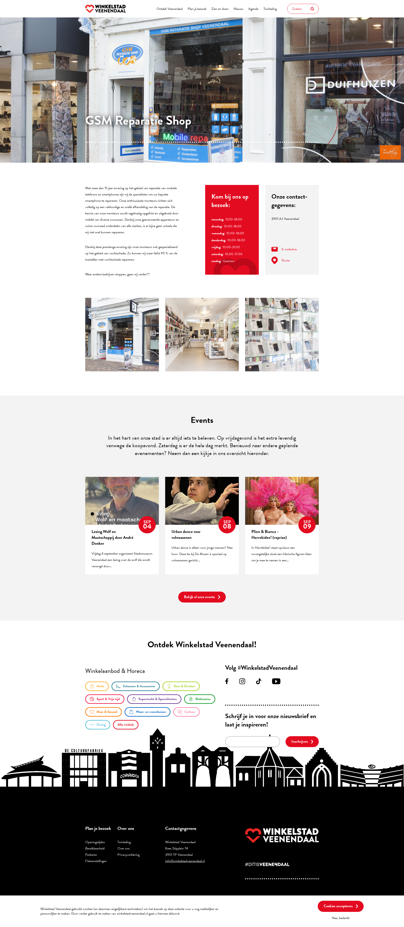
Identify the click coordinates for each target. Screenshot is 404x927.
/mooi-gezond (103, 712)
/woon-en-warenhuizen (147, 712)
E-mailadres (289, 249)
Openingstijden (95, 842)
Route (286, 260)
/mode (97, 686)
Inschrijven (299, 741)
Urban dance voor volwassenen (186, 534)
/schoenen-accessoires (135, 686)
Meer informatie (192, 913)
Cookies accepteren (338, 906)
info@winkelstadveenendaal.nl (185, 861)
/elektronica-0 (200, 699)
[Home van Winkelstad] (282, 835)
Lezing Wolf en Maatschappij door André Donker (112, 537)
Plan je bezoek (197, 8)
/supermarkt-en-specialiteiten (154, 699)
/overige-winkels (98, 725)
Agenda (253, 8)
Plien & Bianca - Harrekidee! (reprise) (269, 534)
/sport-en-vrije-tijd (105, 699)
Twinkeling (270, 8)
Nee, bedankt (341, 917)
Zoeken (312, 8)
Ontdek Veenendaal (170, 8)
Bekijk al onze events (199, 597)
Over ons (123, 848)
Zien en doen (220, 8)
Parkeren (91, 854)
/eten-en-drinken (181, 686)
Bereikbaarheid (95, 848)
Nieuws (238, 8)
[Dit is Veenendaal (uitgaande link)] (282, 864)
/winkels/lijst (126, 725)
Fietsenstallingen (96, 861)
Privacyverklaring (128, 854)
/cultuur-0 (186, 712)
